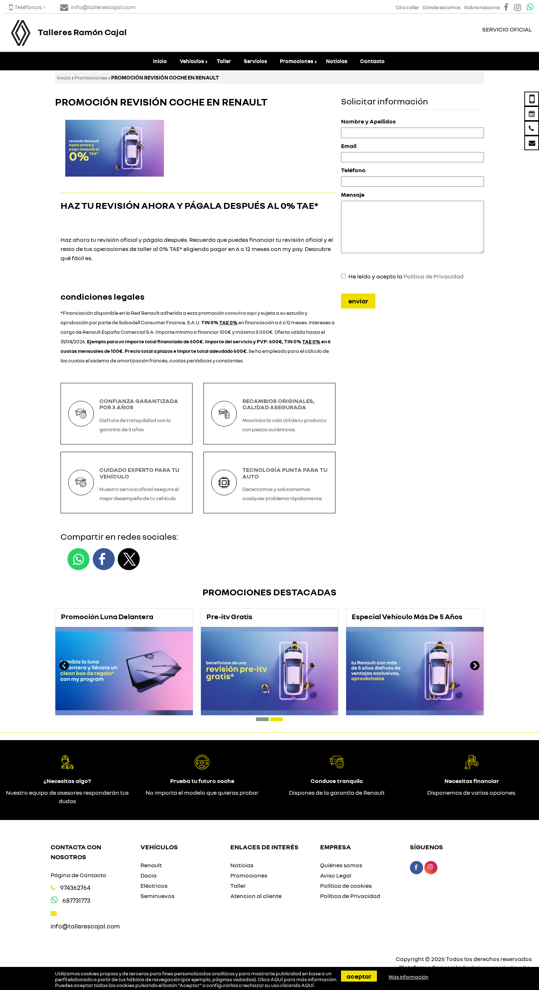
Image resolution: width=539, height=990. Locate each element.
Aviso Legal (335, 875)
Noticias (336, 61)
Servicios (255, 61)
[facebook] (104, 559)
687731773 (76, 900)
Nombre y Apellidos (368, 121)
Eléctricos (154, 885)
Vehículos (192, 61)
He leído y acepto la (405, 276)
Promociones (296, 61)
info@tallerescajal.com (85, 926)
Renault (151, 865)
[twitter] (129, 559)
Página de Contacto (78, 875)
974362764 (75, 887)
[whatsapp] (78, 559)
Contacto (372, 61)
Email (348, 145)
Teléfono (353, 170)
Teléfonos (28, 7)
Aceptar (358, 976)
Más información (408, 977)
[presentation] (64, 666)
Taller (224, 61)
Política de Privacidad (433, 276)
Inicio (160, 61)
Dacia (148, 875)
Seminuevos (157, 896)
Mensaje (352, 194)
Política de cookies (346, 885)
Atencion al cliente (256, 896)
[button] (262, 719)
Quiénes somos (341, 865)
